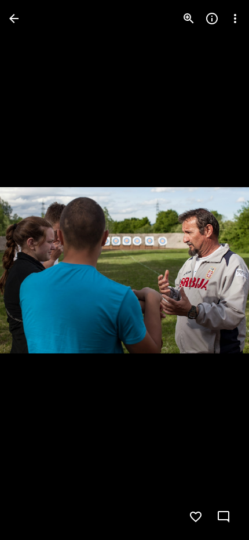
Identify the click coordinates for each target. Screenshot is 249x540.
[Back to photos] (14, 18)
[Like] (196, 517)
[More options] (235, 18)
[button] (32, 270)
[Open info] (212, 18)
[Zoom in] (188, 18)
